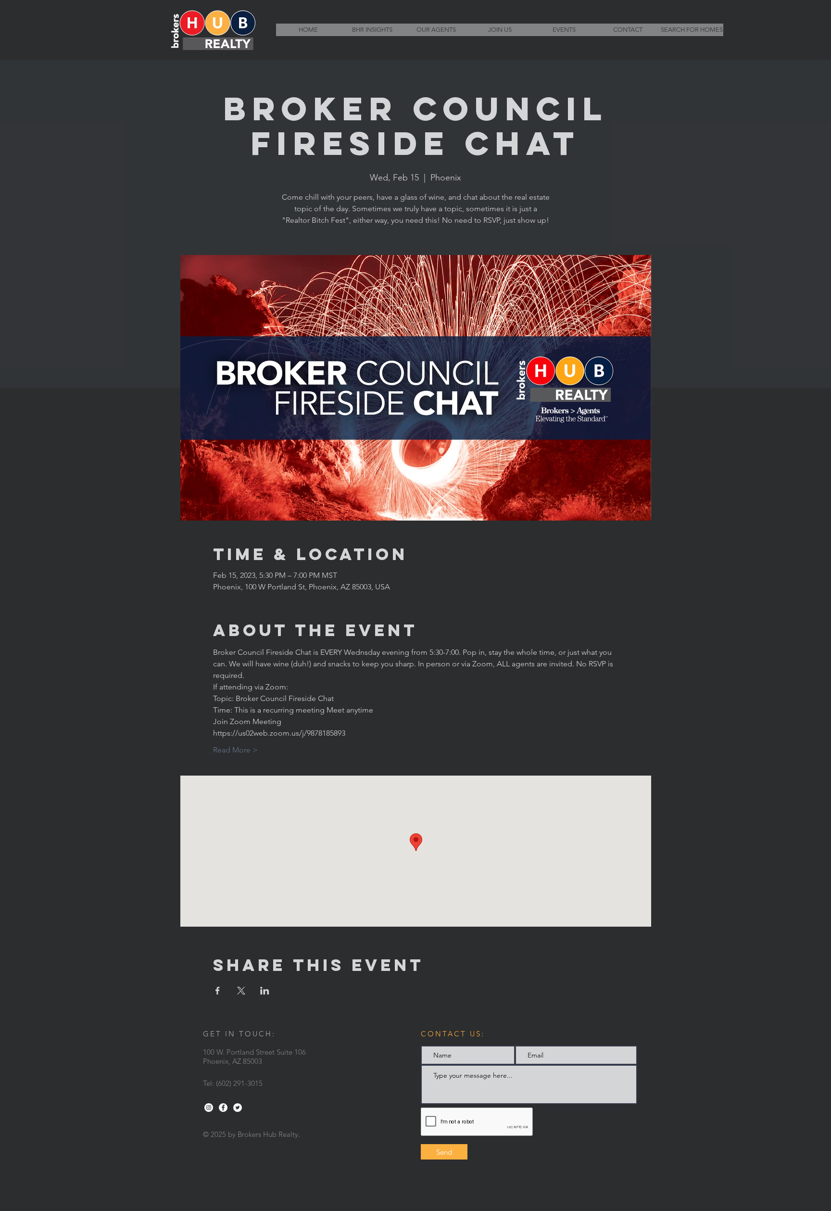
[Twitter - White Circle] (237, 1107)
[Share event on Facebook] (217, 990)
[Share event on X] (241, 990)
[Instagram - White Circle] (208, 1107)
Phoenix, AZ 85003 (232, 1061)
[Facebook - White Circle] (223, 1107)
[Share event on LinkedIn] (264, 990)
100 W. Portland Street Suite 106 (254, 1052)
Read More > (235, 749)
